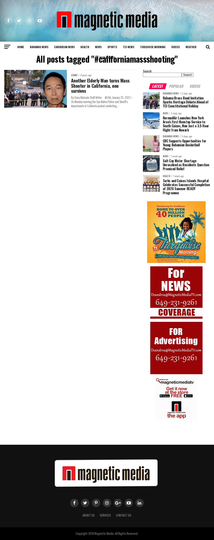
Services (105, 515)
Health (84, 47)
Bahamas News (39, 47)
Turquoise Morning (153, 47)
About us (89, 515)
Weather (191, 47)
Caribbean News (64, 47)
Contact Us (123, 515)
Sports (112, 47)
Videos (175, 47)
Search (147, 71)
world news (107, 57)
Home (20, 47)
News (98, 47)
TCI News (128, 47)
